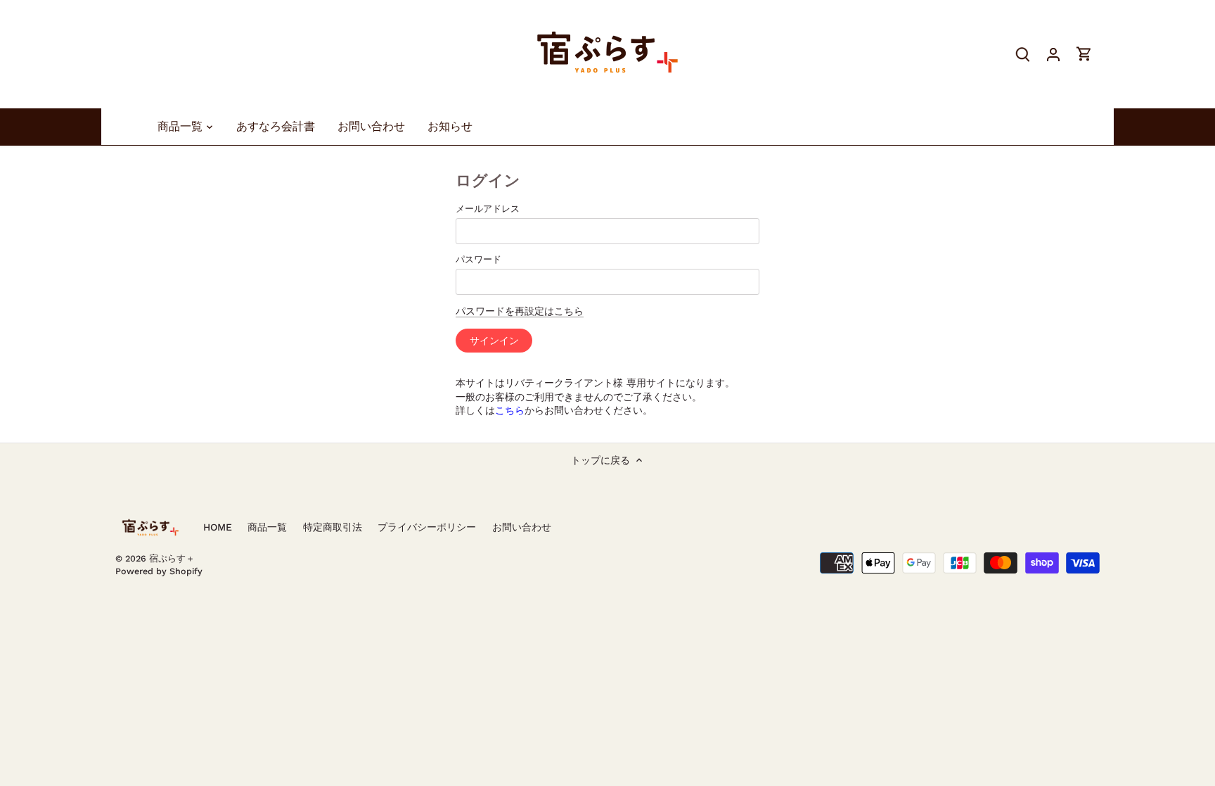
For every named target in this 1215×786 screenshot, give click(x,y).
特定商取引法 (332, 527)
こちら (510, 410)
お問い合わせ (521, 527)
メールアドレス (488, 208)
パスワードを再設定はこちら (520, 311)
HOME (217, 527)
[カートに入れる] (1084, 53)
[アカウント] (1053, 53)
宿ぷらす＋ (172, 558)
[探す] (1022, 53)
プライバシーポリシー (427, 527)
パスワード (478, 259)
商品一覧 (267, 527)
